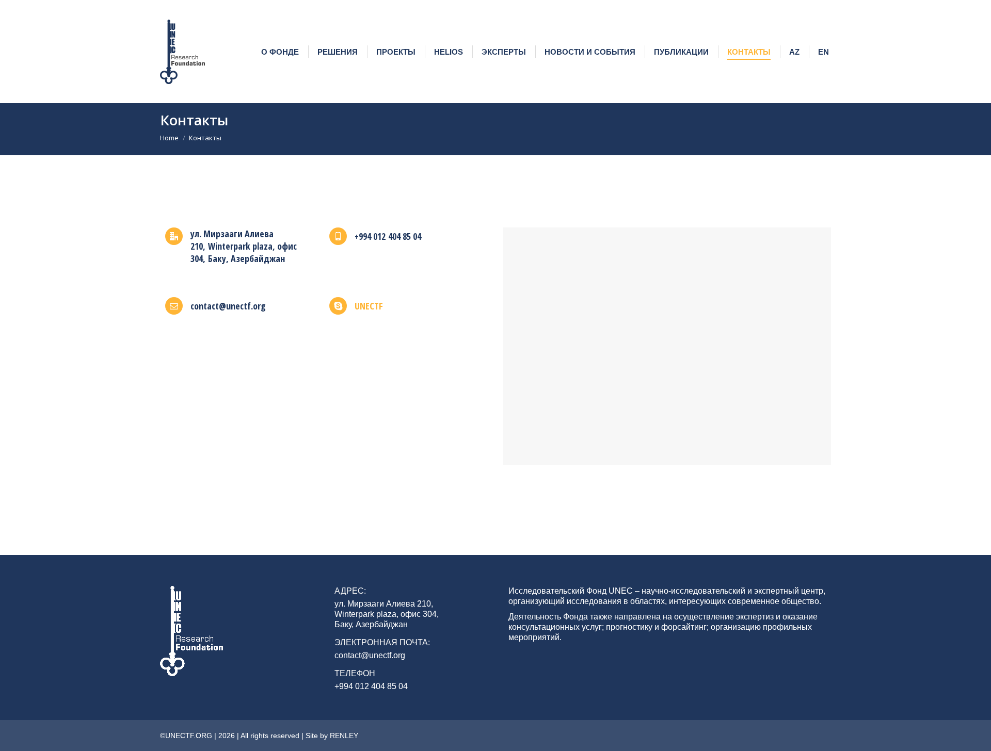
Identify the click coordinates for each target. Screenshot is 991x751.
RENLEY (344, 735)
